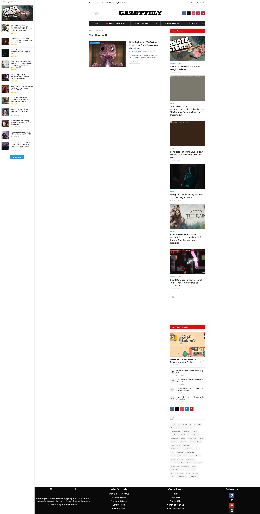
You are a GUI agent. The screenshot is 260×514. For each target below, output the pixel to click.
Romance (191, 455)
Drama (183, 438)
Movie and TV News (117, 23)
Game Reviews (173, 23)
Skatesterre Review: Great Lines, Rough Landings (16, 15)
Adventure (191, 427)
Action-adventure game (184, 424)
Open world (180, 452)
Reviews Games (175, 63)
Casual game (174, 434)
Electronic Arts (192, 438)
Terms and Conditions (107, 3)
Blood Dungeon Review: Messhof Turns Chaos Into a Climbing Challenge (20, 76)
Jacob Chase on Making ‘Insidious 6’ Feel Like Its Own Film (20, 111)
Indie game (186, 445)
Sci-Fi (198, 455)
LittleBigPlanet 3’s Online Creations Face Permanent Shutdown (144, 45)
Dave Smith (100, 30)
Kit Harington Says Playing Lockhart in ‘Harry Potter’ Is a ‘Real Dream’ (21, 122)
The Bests (192, 23)
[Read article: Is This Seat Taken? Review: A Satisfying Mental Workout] (187, 344)
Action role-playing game (178, 427)
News (172, 452)
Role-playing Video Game (178, 455)
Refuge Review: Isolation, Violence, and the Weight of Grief (20, 52)
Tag (95, 30)
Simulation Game (190, 459)
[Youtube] (231, 505)
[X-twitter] (231, 500)
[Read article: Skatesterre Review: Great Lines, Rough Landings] (187, 48)
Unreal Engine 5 (193, 476)
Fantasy (201, 438)
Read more (135, 61)
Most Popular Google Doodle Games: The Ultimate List (190, 398)
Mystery (189, 448)
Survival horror (190, 469)
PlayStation (95, 43)
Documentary (175, 438)
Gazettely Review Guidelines (120, 3)
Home (90, 3)
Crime (190, 434)
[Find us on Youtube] (203, 13)
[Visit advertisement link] (187, 308)
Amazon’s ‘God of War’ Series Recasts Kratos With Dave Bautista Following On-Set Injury (21, 146)
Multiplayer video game (178, 448)
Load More (17, 157)
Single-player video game (194, 462)
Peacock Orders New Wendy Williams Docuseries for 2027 (21, 133)
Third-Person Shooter (177, 473)
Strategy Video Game (177, 469)
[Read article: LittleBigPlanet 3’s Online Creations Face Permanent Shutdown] (107, 54)
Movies (172, 103)
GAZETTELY (140, 13)
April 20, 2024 (148, 51)
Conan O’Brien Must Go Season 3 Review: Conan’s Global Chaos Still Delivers (22, 88)
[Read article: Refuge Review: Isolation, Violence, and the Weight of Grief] (187, 176)
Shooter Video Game (177, 459)
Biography (195, 431)
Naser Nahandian (136, 51)
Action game (197, 424)
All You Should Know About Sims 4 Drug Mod (189, 372)
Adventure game (175, 431)
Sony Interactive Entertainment (180, 466)
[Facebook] (231, 495)
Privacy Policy (97, 3)
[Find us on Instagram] (193, 13)
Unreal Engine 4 (181, 476)
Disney (196, 434)
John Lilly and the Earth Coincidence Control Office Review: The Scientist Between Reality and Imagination (21, 28)
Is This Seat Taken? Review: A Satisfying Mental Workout (183, 360)
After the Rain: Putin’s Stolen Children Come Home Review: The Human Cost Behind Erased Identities (21, 64)
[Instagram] (231, 510)
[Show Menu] (90, 13)
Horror (178, 445)
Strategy (194, 466)
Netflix (197, 448)
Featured (173, 441)
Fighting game (183, 441)
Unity (172, 476)
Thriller (188, 473)
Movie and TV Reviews (146, 23)
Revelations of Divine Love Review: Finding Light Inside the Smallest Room (21, 40)
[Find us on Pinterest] (198, 13)
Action (173, 424)
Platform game (190, 452)
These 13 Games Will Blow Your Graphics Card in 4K (189, 380)
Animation (186, 431)
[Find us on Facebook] (184, 13)
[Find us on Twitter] (189, 13)
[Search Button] (203, 23)
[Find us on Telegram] (187, 409)
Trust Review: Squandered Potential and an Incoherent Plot (189, 389)
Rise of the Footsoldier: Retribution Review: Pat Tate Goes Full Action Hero (20, 99)
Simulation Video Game (178, 462)
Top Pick (195, 473)
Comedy (183, 434)
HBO (172, 445)
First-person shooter (195, 441)
